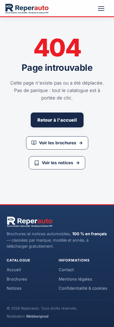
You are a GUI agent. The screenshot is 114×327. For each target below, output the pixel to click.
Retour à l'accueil (57, 120)
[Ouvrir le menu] (103, 8)
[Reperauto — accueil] (27, 8)
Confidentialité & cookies (83, 288)
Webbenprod (37, 316)
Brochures (17, 279)
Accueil (14, 269)
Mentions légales (75, 279)
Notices (14, 288)
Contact (66, 269)
